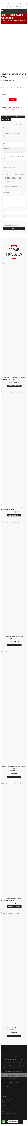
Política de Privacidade (6, 1108)
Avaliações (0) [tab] (5, 119)
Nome (5, 210)
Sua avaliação (6, 192)
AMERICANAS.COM (6, 1062)
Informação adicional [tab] (17, 117)
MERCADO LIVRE (8, 1067)
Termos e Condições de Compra (9, 1113)
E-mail (5, 216)
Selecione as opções (14, 515)
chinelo (5, 109)
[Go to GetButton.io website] (3, 1124)
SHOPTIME (24, 1062)
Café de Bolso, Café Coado (14, 898)
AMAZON (16, 1067)
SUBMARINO (16, 1062)
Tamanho (3, 94)
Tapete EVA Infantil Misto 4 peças (14, 636)
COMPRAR (12, 99)
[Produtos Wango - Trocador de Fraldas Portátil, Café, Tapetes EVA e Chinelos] (14, 6)
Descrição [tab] (5, 117)
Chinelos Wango (11, 107)
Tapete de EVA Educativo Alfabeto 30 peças (14, 377)
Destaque (9, 20)
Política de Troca (5, 1111)
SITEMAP (3, 1116)
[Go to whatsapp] (3, 1121)
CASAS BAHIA (7, 1065)
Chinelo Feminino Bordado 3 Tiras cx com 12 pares (14, 1027)
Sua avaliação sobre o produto (11, 195)
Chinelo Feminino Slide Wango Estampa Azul (14, 507)
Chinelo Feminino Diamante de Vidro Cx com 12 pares (14, 767)
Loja (3, 20)
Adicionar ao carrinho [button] (14, 385)
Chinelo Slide (11, 109)
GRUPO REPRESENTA (18, 1065)
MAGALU (22, 1067)
